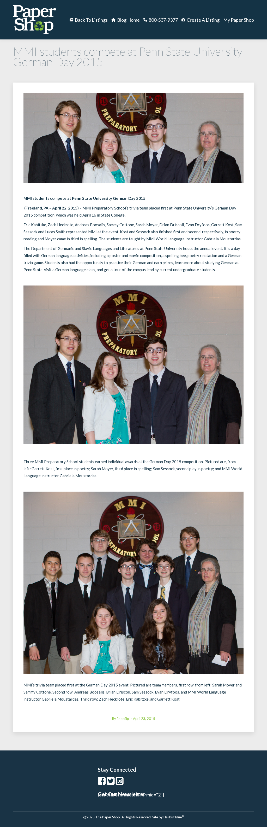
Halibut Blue (173, 817)
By (120, 719)
